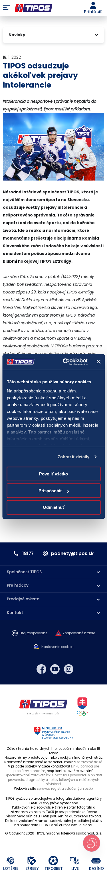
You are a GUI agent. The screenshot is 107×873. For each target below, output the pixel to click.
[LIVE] (75, 861)
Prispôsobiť (50, 490)
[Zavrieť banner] (98, 362)
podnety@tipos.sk (72, 553)
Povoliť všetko (53, 473)
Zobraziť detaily (74, 456)
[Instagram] (69, 669)
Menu (6, 8)
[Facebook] (41, 669)
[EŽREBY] (32, 861)
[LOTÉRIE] (11, 861)
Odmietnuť (53, 507)
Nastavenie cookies (57, 647)
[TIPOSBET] (53, 861)
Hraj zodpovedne (33, 633)
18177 (28, 553)
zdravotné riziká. (89, 762)
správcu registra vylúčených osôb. (65, 788)
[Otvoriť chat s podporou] (91, 843)
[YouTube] (55, 669)
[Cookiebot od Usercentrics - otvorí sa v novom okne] (65, 362)
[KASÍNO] (96, 861)
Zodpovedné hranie (79, 633)
